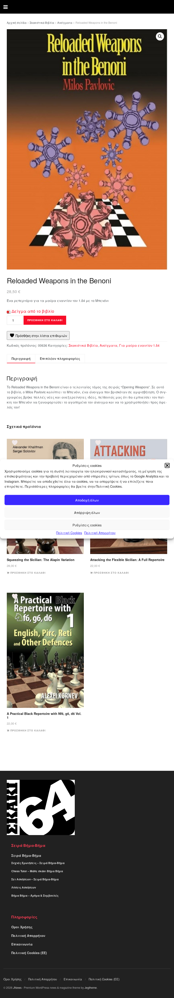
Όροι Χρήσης (22, 927)
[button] (167, 465)
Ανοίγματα (64, 22)
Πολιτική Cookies (69, 532)
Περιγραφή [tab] (21, 358)
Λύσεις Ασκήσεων (23, 887)
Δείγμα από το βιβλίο (33, 311)
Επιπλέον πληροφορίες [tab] (60, 358)
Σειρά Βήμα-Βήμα (26, 855)
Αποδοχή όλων (87, 499)
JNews (17, 987)
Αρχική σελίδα (17, 22)
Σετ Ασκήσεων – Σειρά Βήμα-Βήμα (35, 879)
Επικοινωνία (22, 944)
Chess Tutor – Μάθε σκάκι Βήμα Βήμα (37, 871)
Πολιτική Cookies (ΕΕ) (29, 952)
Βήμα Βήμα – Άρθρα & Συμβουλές (34, 895)
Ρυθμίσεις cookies (87, 524)
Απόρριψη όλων (87, 512)
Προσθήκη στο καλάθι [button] (28, 572)
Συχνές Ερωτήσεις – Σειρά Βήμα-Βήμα (38, 863)
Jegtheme (91, 987)
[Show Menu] (5, 7)
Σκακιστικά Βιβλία (42, 22)
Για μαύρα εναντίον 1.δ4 (139, 345)
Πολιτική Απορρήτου (100, 532)
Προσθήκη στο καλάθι (45, 320)
